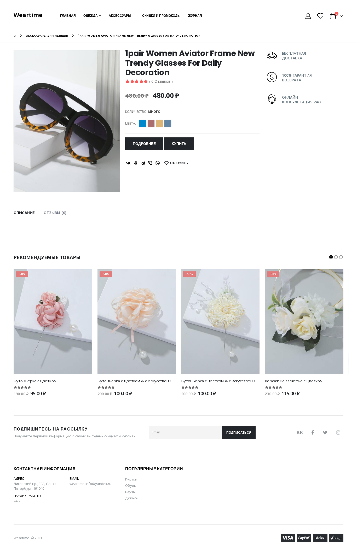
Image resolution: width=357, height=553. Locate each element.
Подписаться (238, 432)
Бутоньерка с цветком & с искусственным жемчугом (147, 380)
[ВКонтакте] (128, 163)
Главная (68, 15)
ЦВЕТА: (130, 123)
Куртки (131, 479)
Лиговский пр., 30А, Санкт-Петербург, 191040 (35, 486)
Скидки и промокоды (161, 15)
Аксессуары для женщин (47, 36)
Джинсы (131, 498)
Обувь (130, 485)
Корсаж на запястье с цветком (294, 380)
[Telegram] (143, 163)
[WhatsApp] (157, 163)
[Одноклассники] (136, 163)
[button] (336, 16)
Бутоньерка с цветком (35, 380)
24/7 (17, 501)
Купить (179, 143)
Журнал (195, 15)
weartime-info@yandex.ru (91, 483)
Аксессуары (120, 15)
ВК (299, 432)
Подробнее (144, 143)
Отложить (179, 163)
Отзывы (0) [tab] (55, 212)
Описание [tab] (24, 212)
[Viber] (150, 163)
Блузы (130, 491)
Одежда (90, 15)
